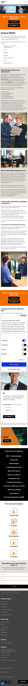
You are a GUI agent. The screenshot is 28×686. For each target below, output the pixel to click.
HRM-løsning (4, 630)
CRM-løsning (4, 632)
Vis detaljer (21, 359)
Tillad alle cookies (14, 364)
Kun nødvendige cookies (14, 369)
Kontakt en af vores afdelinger (8, 660)
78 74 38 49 (8, 407)
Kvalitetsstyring (4, 627)
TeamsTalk (3, 607)
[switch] (24, 345)
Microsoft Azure (5, 601)
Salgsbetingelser (5, 672)
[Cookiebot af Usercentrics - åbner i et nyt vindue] (20, 316)
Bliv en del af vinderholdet (7, 642)
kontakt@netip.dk (5, 655)
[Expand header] (26, 2)
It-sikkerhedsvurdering (6, 609)
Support (23, 681)
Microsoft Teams (5, 604)
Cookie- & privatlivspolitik (7, 677)
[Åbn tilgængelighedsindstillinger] (2, 683)
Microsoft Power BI (5, 622)
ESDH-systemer (4, 635)
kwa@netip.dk (8, 410)
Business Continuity (5, 614)
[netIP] (3, 2)
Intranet (3, 624)
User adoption (4, 612)
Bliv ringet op (14, 25)
